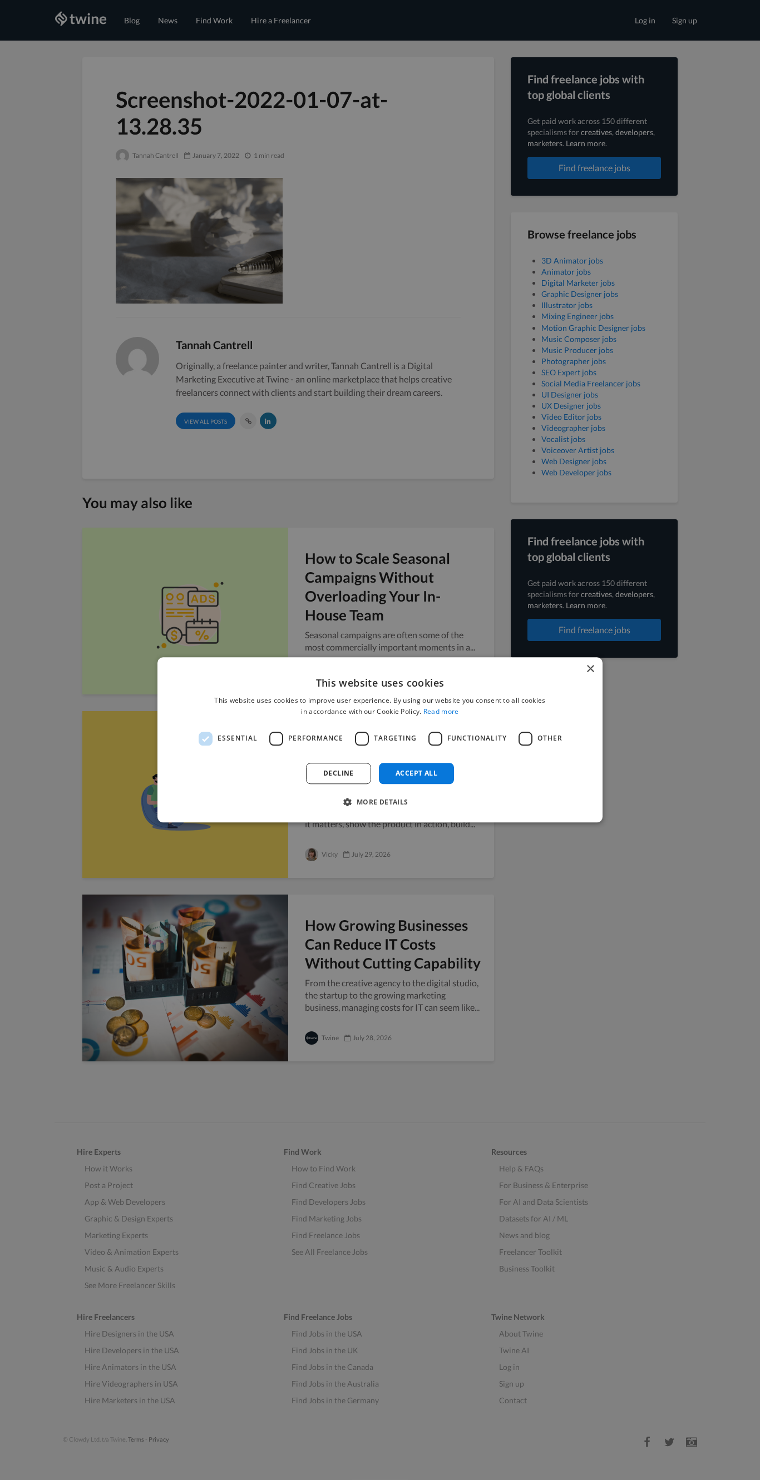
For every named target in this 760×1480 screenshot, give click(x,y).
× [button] (590, 669)
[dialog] (380, 739)
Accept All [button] (416, 773)
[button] (380, 802)
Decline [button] (338, 773)
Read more (441, 712)
